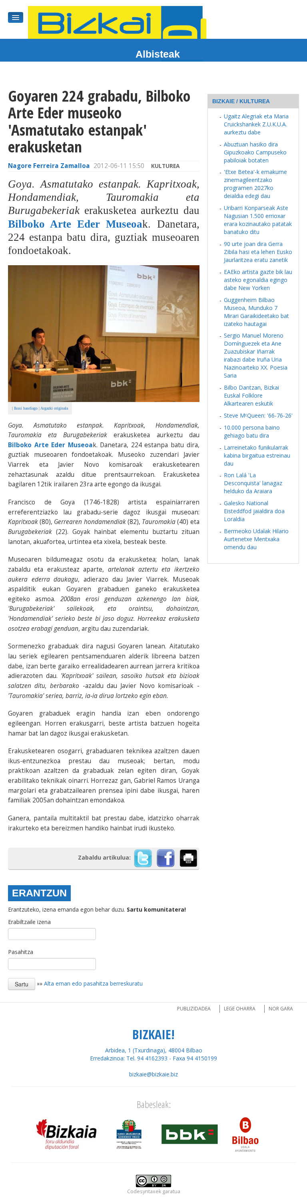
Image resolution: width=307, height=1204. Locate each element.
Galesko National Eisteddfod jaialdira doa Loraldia (254, 511)
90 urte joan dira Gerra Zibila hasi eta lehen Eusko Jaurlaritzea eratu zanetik (258, 252)
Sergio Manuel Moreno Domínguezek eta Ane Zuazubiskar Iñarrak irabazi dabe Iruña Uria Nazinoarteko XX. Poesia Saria (255, 355)
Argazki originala (54, 408)
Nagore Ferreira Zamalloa (49, 166)
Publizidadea (194, 1008)
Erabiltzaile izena (29, 922)
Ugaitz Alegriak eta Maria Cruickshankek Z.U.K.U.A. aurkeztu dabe (256, 124)
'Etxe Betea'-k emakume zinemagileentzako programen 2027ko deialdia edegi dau (255, 184)
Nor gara (281, 1008)
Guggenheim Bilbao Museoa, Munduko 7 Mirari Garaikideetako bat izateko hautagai (256, 312)
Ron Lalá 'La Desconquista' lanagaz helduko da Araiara (253, 483)
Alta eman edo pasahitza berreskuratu (93, 983)
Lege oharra (239, 1008)
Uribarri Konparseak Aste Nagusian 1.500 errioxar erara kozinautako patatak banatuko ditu (258, 220)
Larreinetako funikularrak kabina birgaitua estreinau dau (257, 455)
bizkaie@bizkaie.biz (153, 1074)
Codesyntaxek (144, 1191)
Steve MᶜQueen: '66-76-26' (258, 415)
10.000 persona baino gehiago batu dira (252, 431)
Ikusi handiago (26, 408)
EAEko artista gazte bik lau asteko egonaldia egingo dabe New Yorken (258, 280)
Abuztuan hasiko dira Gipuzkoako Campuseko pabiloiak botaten (255, 152)
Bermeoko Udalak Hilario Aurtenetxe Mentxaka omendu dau (256, 539)
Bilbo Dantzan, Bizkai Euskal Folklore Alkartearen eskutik (251, 395)
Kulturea (165, 166)
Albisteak (158, 54)
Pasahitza (20, 952)
